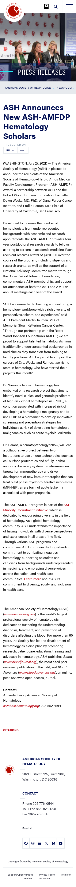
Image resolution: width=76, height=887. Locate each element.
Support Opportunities (20, 874)
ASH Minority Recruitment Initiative (37, 507)
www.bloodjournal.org (20, 661)
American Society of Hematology (28, 87)
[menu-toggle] (69, 6)
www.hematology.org (19, 614)
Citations (11, 730)
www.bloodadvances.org (37, 672)
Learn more (32, 578)
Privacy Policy (47, 874)
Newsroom (64, 87)
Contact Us (44, 878)
